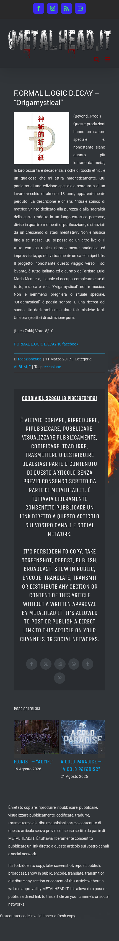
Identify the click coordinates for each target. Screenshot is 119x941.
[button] (17, 749)
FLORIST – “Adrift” (33, 761)
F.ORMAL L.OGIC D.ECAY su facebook (46, 344)
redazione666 (30, 359)
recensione (51, 367)
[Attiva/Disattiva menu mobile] (108, 59)
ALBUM (20, 367)
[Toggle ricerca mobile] (96, 59)
